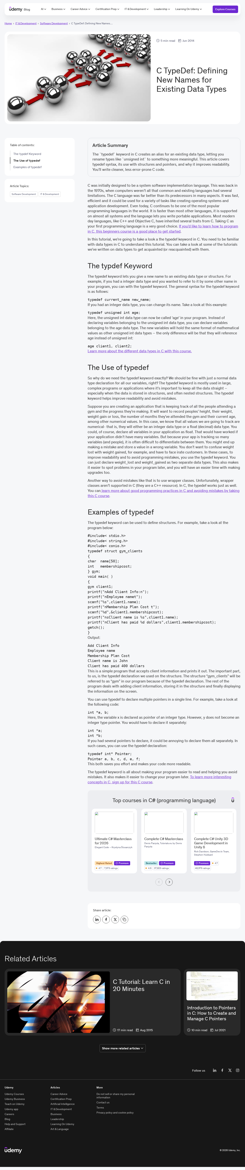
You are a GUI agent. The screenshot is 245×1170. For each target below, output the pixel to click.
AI (42, 9)
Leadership (160, 9)
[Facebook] (222, 1070)
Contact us (102, 1102)
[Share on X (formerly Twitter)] (115, 919)
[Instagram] (237, 1070)
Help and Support (15, 1124)
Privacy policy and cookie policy (115, 1112)
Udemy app (11, 1109)
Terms (100, 1107)
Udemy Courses (14, 1094)
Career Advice (79, 9)
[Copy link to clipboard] (124, 919)
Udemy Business (15, 1099)
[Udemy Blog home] (13, 1150)
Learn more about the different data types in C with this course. (140, 351)
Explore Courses (225, 9)
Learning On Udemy (187, 9)
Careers (9, 1114)
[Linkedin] (214, 1070)
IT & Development (135, 9)
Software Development (54, 23)
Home (8, 23)
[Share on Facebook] (106, 919)
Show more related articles (121, 1048)
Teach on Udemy (14, 1104)
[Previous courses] (159, 882)
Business (57, 9)
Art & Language (60, 1129)
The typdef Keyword (27, 154)
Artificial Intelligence (63, 1104)
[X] (230, 1070)
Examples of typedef (27, 167)
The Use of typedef (26, 160)
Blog (7, 1119)
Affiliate (9, 1129)
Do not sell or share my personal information (115, 1095)
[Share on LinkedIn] (97, 919)
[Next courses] (169, 882)
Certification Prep (106, 9)
